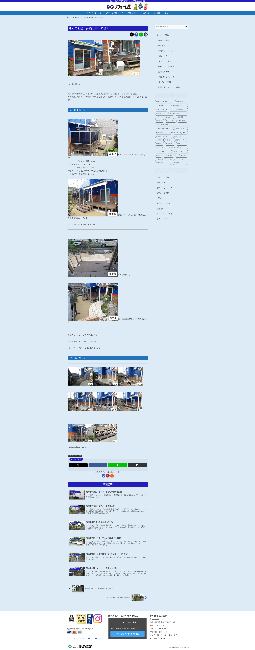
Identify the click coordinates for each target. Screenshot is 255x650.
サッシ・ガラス (164, 61)
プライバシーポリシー (165, 214)
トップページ (161, 183)
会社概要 (160, 209)
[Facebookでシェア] (136, 34)
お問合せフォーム (163, 203)
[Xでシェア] (132, 34)
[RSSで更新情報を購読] (112, 475)
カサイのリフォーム (164, 188)
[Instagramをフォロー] (103, 475)
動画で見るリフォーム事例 (169, 87)
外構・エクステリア (75, 456)
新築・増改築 (163, 40)
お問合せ (160, 198)
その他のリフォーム (166, 77)
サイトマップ (161, 219)
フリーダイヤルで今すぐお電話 (127, 634)
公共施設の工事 (164, 82)
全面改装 (162, 46)
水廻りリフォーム (165, 51)
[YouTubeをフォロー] (108, 475)
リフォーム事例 (162, 35)
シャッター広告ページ (165, 177)
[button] (146, 34)
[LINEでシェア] (141, 34)
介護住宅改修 (163, 72)
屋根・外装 (162, 56)
